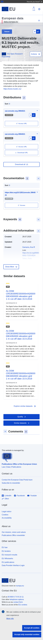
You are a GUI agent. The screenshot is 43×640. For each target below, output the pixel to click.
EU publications (8, 562)
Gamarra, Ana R (28, 247)
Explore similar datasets (25, 406)
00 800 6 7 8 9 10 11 (16, 597)
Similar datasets (20, 423)
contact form (18, 602)
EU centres (22, 605)
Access (22, 205)
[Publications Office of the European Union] (20, 457)
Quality (20, 417)
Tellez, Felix (27, 259)
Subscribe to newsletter (11, 483)
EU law (4, 547)
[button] (34, 1)
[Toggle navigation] (38, 20)
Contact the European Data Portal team (17, 480)
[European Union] (21, 580)
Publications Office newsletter (13, 535)
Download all (20, 164)
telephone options (17, 599)
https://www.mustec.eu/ (12, 89)
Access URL (22, 123)
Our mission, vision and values (14, 532)
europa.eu (20, 586)
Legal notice (6, 511)
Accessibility (7, 518)
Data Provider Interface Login (13, 565)
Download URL (22, 152)
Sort (6, 104)
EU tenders (6, 551)
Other (7, 499)
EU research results (9, 555)
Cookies (5, 515)
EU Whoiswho (7, 558)
